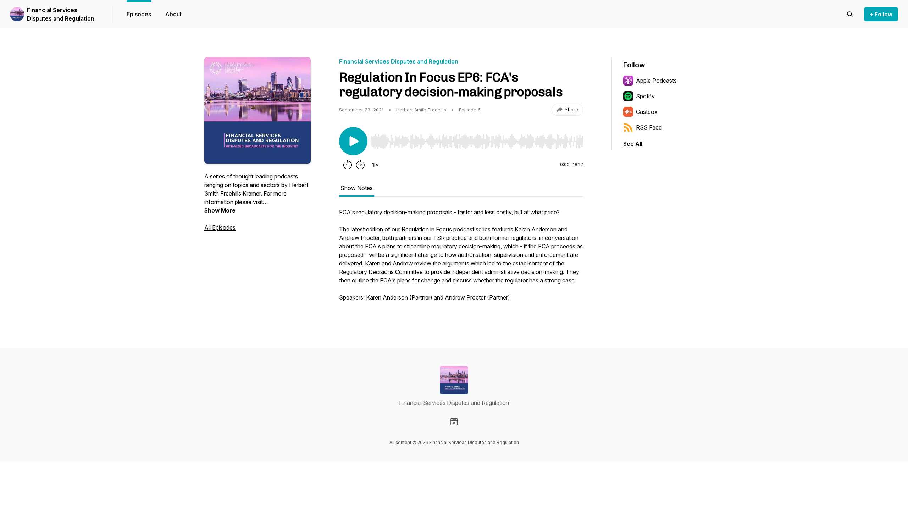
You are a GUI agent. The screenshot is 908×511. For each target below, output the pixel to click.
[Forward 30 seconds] (360, 165)
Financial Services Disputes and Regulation (60, 14)
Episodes (139, 14)
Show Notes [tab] (356, 188)
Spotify (645, 96)
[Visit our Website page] (454, 421)
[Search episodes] (850, 14)
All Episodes (220, 227)
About (173, 14)
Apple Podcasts (656, 80)
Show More (220, 210)
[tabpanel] (461, 258)
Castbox (647, 111)
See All (632, 143)
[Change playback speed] (375, 165)
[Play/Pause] (353, 141)
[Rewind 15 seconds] (348, 165)
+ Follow (881, 14)
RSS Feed (649, 127)
